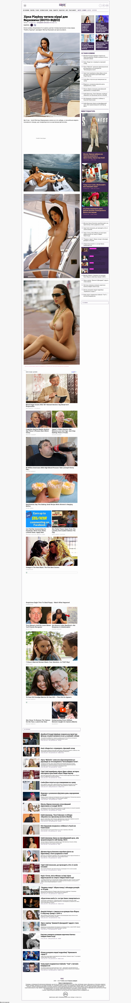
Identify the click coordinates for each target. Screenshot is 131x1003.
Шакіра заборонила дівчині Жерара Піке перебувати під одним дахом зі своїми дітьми (102, 27)
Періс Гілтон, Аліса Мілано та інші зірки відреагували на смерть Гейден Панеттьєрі (57, 877)
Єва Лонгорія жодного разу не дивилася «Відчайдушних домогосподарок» (97, 251)
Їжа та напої (72, 10)
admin (50, 786)
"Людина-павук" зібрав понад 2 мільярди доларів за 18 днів (60, 888)
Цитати (89, 10)
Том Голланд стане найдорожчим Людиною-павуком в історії (102, 45)
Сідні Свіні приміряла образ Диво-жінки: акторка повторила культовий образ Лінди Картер (60, 772)
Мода (50, 10)
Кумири (84, 10)
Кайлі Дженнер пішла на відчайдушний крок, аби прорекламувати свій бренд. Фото (60, 839)
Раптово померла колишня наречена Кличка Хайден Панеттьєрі (58, 935)
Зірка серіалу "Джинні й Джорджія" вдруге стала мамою (60, 924)
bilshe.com (64, 980)
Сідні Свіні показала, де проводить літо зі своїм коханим (59, 866)
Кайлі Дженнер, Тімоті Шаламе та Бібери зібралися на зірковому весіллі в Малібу (56, 816)
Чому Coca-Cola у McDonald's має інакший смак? (94, 186)
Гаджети (55, 10)
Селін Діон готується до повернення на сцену (58, 782)
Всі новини (26, 10)
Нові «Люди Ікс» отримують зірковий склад (58, 748)
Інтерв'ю (94, 10)
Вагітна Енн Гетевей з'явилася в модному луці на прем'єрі (87, 46)
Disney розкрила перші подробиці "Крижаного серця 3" (59, 953)
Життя (79, 10)
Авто (67, 10)
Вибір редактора (88, 111)
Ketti (50, 740)
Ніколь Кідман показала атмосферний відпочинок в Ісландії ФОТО (56, 805)
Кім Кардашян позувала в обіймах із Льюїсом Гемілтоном (58, 827)
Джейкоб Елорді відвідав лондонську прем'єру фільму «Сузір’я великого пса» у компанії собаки (60, 735)
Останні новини (88, 53)
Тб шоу (37, 10)
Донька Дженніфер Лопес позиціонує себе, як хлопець (97, 264)
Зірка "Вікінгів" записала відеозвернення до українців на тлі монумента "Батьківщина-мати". (59, 761)
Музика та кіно (44, 10)
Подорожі (62, 10)
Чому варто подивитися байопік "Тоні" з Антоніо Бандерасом (59, 965)
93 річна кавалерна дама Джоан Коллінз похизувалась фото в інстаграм (94, 210)
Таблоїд (25, 22)
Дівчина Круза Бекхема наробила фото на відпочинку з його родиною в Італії (57, 852)
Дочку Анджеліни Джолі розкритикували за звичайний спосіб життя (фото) (99, 257)
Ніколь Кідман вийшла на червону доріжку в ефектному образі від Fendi (94, 156)
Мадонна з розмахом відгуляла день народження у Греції (60, 794)
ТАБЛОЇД (32, 10)
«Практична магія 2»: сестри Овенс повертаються (60, 898)
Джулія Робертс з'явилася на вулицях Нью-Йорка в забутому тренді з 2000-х (60, 912)
